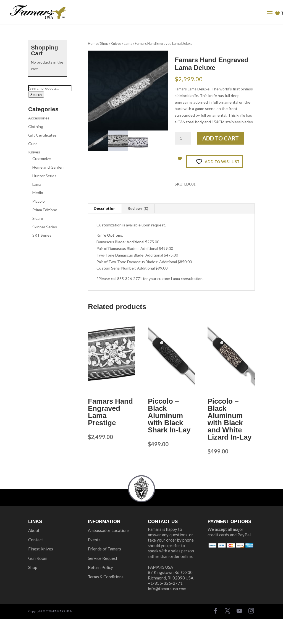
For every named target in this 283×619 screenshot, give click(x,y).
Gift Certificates (42, 135)
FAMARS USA (62, 611)
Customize (41, 158)
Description (105, 208)
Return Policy (100, 567)
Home (93, 43)
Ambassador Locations (109, 530)
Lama (128, 43)
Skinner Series (44, 226)
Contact (35, 539)
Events (94, 539)
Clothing (35, 126)
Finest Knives (40, 548)
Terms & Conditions (106, 576)
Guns (33, 143)
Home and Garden (48, 167)
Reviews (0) (138, 208)
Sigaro (37, 218)
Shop (104, 43)
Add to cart (220, 138)
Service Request (102, 558)
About (34, 530)
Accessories (38, 118)
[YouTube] (239, 611)
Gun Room (37, 558)
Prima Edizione (44, 209)
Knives (116, 43)
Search (36, 94)
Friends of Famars (104, 548)
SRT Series (41, 235)
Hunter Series (44, 175)
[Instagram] (251, 611)
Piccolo (38, 201)
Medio (37, 192)
